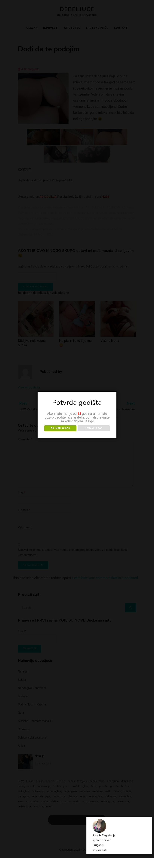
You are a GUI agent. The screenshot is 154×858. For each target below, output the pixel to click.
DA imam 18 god (60, 428)
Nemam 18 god (93, 428)
